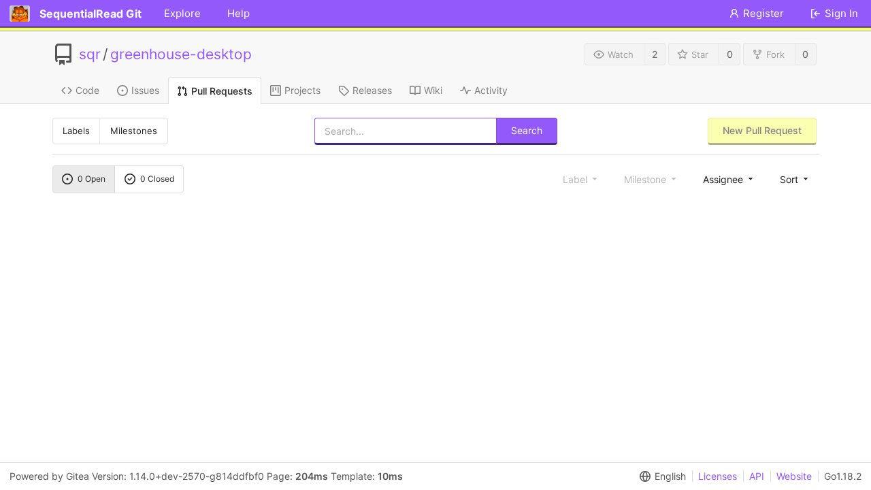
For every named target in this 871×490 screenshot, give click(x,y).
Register (763, 13)
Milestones (133, 130)
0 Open (91, 179)
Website (794, 476)
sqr (90, 54)
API (756, 476)
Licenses (717, 476)
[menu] (729, 179)
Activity (491, 90)
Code (87, 90)
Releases (372, 90)
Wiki (433, 90)
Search (526, 130)
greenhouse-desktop (181, 54)
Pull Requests (221, 91)
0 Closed (157, 179)
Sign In (841, 13)
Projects (302, 90)
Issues (145, 90)
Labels (76, 130)
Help (238, 13)
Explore (182, 13)
